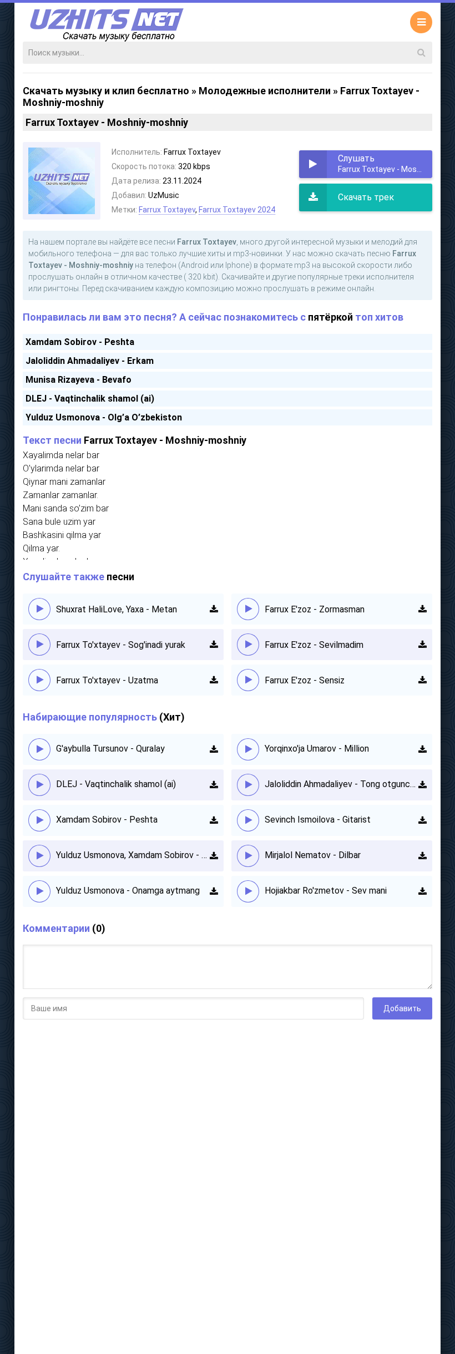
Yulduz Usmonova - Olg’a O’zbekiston (104, 417)
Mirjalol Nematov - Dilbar (313, 855)
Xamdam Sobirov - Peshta (80, 342)
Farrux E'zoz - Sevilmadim (314, 645)
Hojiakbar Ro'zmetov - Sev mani (326, 890)
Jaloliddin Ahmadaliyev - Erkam (90, 361)
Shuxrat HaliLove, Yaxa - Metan (116, 609)
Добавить (402, 1008)
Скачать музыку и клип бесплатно (106, 91)
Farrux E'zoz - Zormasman (315, 609)
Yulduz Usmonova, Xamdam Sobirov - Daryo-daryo (133, 855)
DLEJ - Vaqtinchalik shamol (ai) (90, 398)
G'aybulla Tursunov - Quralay (110, 748)
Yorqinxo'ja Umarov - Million (317, 748)
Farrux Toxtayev (167, 209)
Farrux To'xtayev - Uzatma (107, 680)
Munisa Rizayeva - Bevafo (79, 379)
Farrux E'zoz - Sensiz (305, 680)
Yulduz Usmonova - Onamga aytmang (128, 890)
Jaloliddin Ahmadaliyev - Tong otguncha (341, 784)
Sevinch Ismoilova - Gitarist (318, 819)
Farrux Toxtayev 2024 (237, 209)
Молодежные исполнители (265, 91)
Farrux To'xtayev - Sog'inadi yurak (120, 645)
